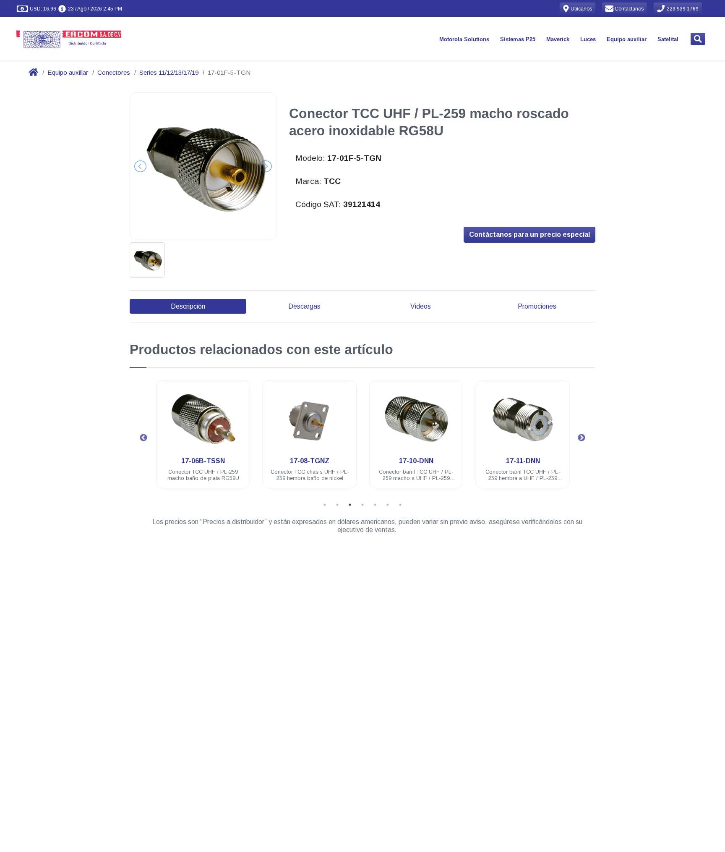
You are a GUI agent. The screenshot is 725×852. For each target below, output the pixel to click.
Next (581, 438)
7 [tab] (400, 505)
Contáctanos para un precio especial (529, 234)
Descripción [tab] (188, 306)
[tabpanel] (203, 439)
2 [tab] (337, 505)
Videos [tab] (420, 306)
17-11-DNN (523, 460)
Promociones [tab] (537, 306)
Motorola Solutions (464, 39)
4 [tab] (362, 505)
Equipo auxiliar (627, 39)
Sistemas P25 (517, 39)
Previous (143, 438)
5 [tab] (375, 505)
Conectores (113, 72)
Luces (588, 39)
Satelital (667, 39)
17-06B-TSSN (203, 460)
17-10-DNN (416, 460)
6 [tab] (387, 505)
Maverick (557, 39)
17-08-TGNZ (309, 460)
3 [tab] (350, 505)
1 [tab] (325, 505)
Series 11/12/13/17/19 (168, 72)
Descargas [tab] (304, 306)
